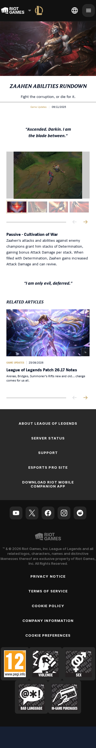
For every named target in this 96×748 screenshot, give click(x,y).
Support (48, 452)
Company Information (48, 620)
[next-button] (85, 222)
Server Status (48, 438)
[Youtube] (16, 513)
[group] (48, 207)
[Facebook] (48, 513)
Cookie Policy (48, 606)
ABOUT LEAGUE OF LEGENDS (48, 423)
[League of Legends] (39, 10)
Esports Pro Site (48, 467)
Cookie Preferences (48, 635)
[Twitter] (32, 513)
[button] (38, 107)
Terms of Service (48, 591)
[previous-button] (74, 222)
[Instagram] (64, 513)
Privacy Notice (48, 576)
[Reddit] (80, 513)
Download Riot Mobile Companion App (48, 484)
